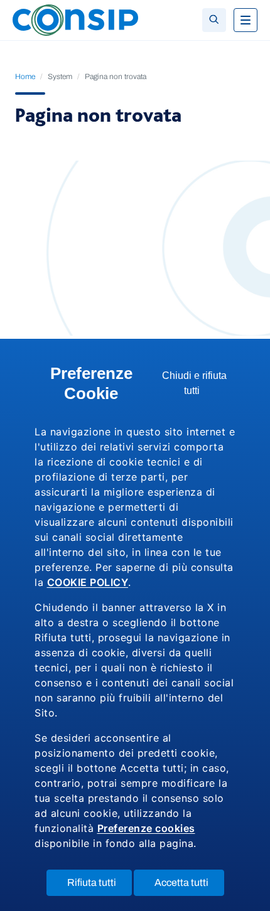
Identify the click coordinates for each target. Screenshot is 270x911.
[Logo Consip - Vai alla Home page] (75, 19)
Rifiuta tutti (99, 886)
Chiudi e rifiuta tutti (195, 386)
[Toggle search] (214, 20)
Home (25, 76)
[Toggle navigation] (245, 20)
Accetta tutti (189, 886)
